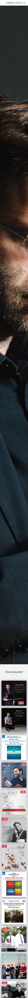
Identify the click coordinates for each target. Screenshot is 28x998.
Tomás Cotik (14, 3)
